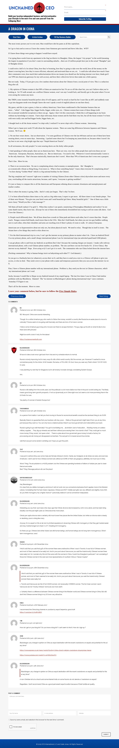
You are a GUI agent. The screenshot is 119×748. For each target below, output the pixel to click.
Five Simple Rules (67, 291)
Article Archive (37, 37)
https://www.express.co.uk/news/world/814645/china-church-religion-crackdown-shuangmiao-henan (55, 650)
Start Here (17, 37)
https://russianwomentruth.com (31, 339)
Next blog (103, 296)
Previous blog (17, 296)
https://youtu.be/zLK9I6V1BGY (31, 612)
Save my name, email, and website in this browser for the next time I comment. (37, 720)
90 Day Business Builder (62, 37)
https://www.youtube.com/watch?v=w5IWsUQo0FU (38, 655)
